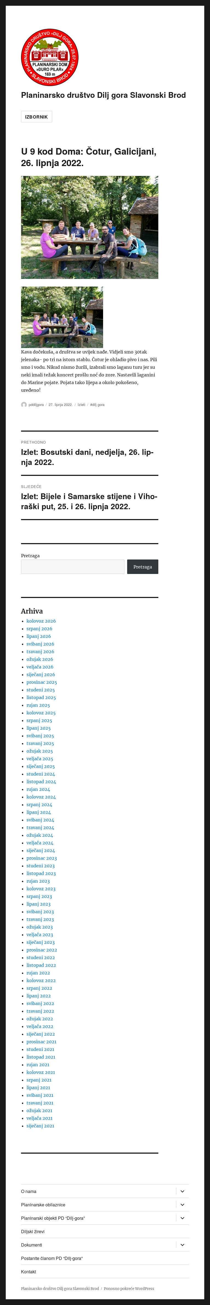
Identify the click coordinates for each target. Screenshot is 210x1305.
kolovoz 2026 (41, 621)
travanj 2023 (40, 919)
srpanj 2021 (39, 1080)
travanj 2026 (40, 651)
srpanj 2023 (39, 896)
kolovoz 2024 (41, 797)
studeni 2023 (41, 865)
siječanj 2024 (41, 850)
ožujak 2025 (40, 751)
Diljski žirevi (33, 1231)
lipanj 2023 (39, 904)
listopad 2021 (41, 1057)
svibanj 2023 (40, 911)
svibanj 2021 (40, 1095)
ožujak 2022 (40, 1018)
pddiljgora (36, 404)
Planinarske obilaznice (43, 1204)
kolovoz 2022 (41, 980)
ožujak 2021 (39, 1110)
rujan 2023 (38, 881)
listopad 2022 (41, 965)
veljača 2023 (40, 934)
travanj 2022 (40, 1011)
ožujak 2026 (40, 659)
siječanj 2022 (41, 1034)
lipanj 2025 (39, 728)
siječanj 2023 (41, 942)
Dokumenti (31, 1245)
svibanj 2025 (40, 735)
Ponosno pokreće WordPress (129, 1288)
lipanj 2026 (39, 636)
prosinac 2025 (42, 682)
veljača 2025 (40, 758)
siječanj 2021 (40, 1126)
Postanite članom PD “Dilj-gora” (52, 1258)
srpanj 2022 (39, 988)
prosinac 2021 (41, 1041)
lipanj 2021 (38, 1087)
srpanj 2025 (39, 720)
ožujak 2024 (40, 835)
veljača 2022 (40, 1026)
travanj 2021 (40, 1103)
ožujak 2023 (40, 927)
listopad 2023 (41, 873)
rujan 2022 (38, 973)
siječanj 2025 (41, 766)
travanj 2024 (40, 827)
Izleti (81, 404)
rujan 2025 (38, 705)
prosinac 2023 (42, 858)
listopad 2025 (41, 697)
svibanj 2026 (40, 644)
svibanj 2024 (40, 820)
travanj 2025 (40, 743)
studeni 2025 (41, 690)
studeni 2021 (40, 1049)
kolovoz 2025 (41, 712)
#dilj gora (97, 404)
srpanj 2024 (39, 804)
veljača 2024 (40, 843)
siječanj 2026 (41, 674)
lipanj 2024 (39, 812)
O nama (28, 1191)
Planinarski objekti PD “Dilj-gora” (53, 1218)
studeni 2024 (41, 774)
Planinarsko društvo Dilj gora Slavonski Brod (103, 94)
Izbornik (36, 117)
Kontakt (28, 1271)
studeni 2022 (41, 957)
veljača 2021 (39, 1118)
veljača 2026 (40, 667)
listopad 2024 (41, 781)
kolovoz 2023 (41, 888)
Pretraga (30, 555)
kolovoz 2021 (41, 1072)
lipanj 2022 (39, 995)
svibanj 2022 (40, 1003)
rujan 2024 (38, 789)
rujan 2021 (38, 1064)
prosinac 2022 (42, 950)
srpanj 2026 (39, 628)
